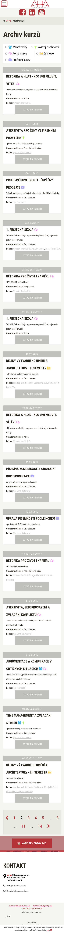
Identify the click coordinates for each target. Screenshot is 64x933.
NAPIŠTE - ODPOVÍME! (33, 843)
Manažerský (19, 47)
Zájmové (48, 53)
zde (48, 930)
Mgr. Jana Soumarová (22, 152)
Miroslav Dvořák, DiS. (22, 103)
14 (40, 826)
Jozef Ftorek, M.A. (53, 249)
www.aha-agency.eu (42, 905)
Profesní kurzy (21, 60)
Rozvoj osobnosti (48, 47)
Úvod (8, 20)
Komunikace (19, 53)
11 (23, 826)
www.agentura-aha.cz (19, 905)
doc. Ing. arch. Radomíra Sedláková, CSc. (30, 383)
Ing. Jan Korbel (19, 202)
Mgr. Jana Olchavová (21, 491)
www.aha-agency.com (32, 908)
